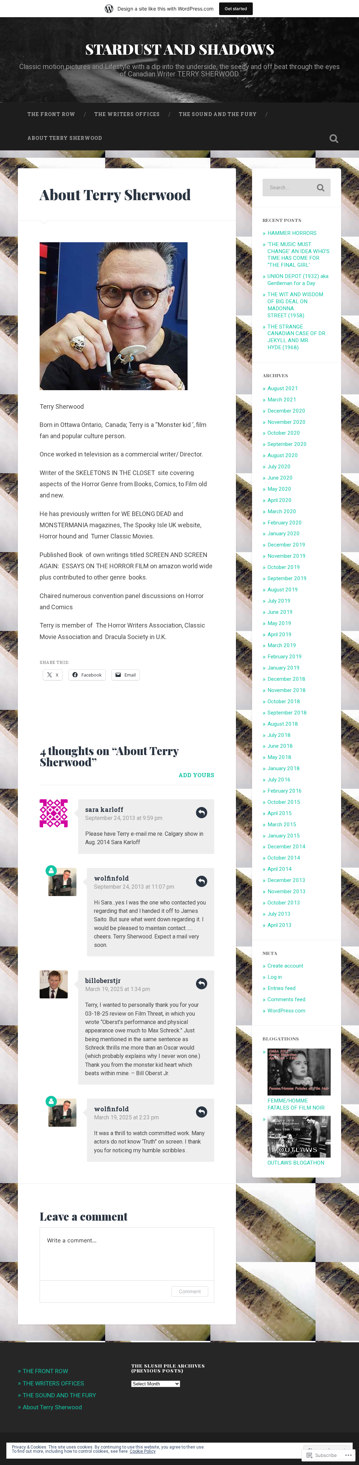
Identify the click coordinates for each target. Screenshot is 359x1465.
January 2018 (283, 768)
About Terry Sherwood (64, 138)
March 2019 (281, 645)
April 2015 (279, 813)
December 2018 (286, 679)
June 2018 (280, 746)
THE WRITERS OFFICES (127, 114)
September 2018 (287, 713)
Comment (190, 1291)
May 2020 (279, 489)
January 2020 (283, 533)
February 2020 (284, 523)
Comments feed (286, 999)
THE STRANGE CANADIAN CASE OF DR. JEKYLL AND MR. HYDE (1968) (296, 337)
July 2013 (279, 914)
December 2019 (286, 545)
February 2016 (284, 791)
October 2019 (283, 567)
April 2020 (279, 500)
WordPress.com (286, 1011)
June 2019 (280, 612)
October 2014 (283, 858)
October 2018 (283, 701)
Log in (274, 977)
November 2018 (286, 690)
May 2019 (279, 623)
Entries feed (281, 988)
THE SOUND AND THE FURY (218, 114)
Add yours (196, 775)
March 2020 (281, 511)
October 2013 (283, 903)
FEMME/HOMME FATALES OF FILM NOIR (296, 1104)
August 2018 (282, 724)
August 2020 (282, 455)
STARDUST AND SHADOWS (179, 48)
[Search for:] (296, 187)
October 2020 (283, 433)
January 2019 (283, 668)
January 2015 (283, 836)
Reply (201, 812)
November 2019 (286, 556)
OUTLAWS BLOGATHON (295, 1163)
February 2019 (284, 656)
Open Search (334, 138)
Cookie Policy (143, 1451)
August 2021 (282, 388)
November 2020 (286, 422)
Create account (285, 966)
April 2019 (279, 634)
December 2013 (286, 880)
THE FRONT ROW (51, 114)
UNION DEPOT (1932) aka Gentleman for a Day (297, 279)
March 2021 (281, 399)
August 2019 (282, 589)
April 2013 (279, 925)
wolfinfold (111, 878)
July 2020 (279, 466)
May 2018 (279, 757)
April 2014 (279, 869)
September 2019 (287, 578)
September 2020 (287, 444)
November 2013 (286, 891)
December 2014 (286, 846)
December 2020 (286, 411)
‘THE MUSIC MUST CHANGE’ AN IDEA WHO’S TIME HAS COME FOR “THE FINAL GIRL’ (298, 255)
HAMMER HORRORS (292, 233)
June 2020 (280, 478)
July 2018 (279, 735)
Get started (236, 8)
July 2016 (279, 779)
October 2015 (283, 802)
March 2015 (281, 824)
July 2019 (279, 601)
